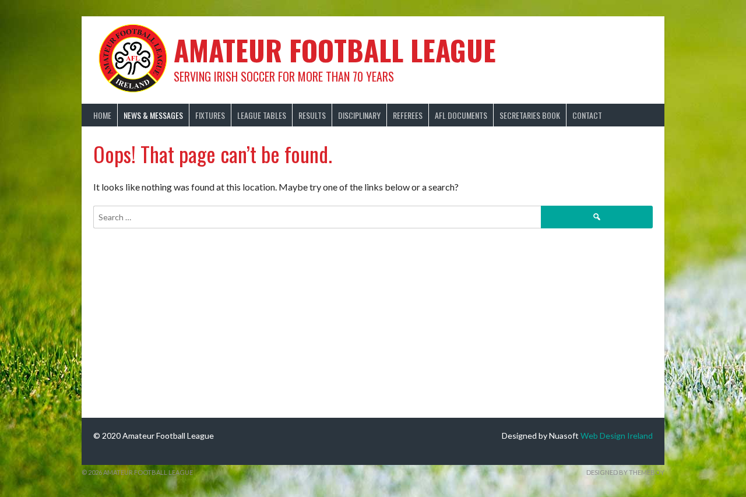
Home (102, 115)
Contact (587, 115)
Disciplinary (359, 115)
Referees (408, 115)
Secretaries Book (529, 115)
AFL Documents (461, 115)
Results (312, 115)
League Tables (261, 115)
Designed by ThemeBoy (625, 472)
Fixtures (210, 115)
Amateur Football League (335, 50)
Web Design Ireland (616, 435)
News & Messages (153, 115)
